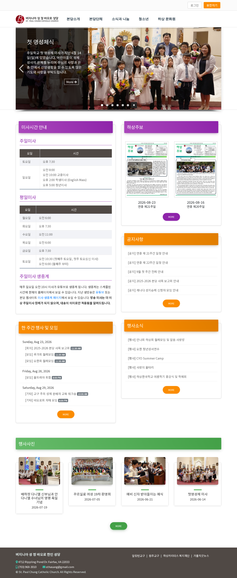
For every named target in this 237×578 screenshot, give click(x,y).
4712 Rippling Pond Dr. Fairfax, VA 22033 (43, 562)
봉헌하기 (212, 5)
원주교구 (154, 556)
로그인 (195, 5)
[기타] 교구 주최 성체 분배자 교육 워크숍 (56, 393)
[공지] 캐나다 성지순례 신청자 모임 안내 (153, 290)
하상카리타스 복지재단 (176, 556)
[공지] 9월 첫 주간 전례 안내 (145, 271)
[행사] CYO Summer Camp (146, 358)
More (66, 414)
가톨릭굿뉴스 (201, 556)
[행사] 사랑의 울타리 (141, 367)
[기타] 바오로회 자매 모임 (46, 400)
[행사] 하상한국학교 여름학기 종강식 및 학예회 (157, 376)
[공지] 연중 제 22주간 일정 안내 (148, 262)
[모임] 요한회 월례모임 (45, 361)
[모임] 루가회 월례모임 (45, 354)
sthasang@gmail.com (60, 567)
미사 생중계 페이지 (49, 297)
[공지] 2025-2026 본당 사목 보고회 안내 (153, 281)
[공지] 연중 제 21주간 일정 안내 (148, 253)
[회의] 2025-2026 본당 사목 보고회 (53, 348)
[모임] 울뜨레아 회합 (43, 377)
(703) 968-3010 (27, 567)
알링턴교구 (138, 556)
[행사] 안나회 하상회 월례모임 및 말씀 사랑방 (156, 339)
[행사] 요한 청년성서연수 (143, 349)
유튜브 (100, 292)
